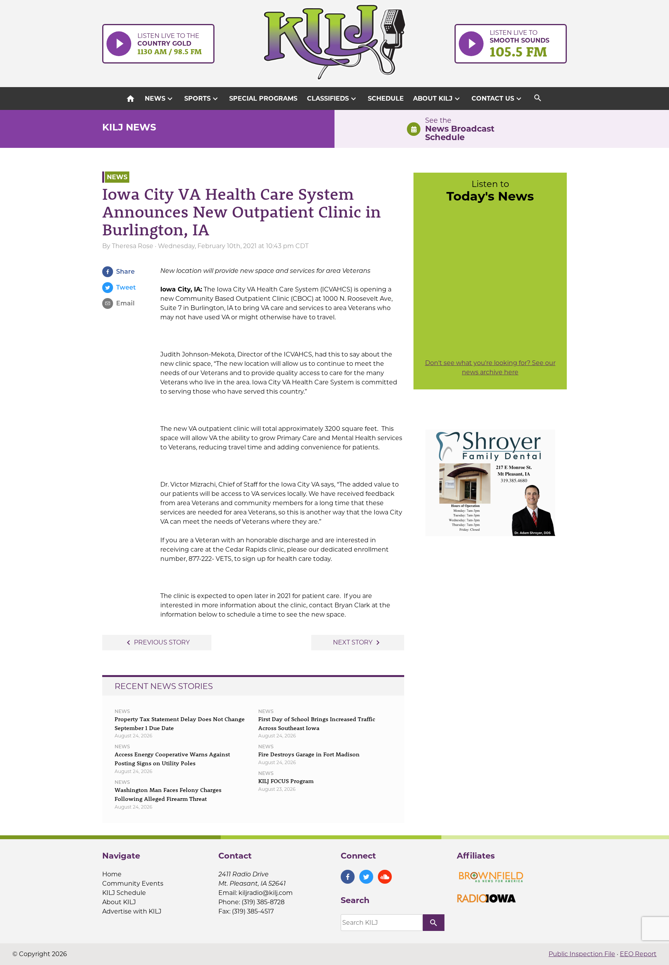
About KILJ (437, 98)
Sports (202, 98)
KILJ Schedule (124, 892)
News (160, 98)
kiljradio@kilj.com (265, 892)
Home (112, 874)
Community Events (132, 883)
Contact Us (497, 98)
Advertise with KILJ (131, 911)
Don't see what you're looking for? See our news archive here (490, 367)
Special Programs (263, 98)
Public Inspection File (582, 954)
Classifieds (332, 98)
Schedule (386, 98)
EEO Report (638, 954)
